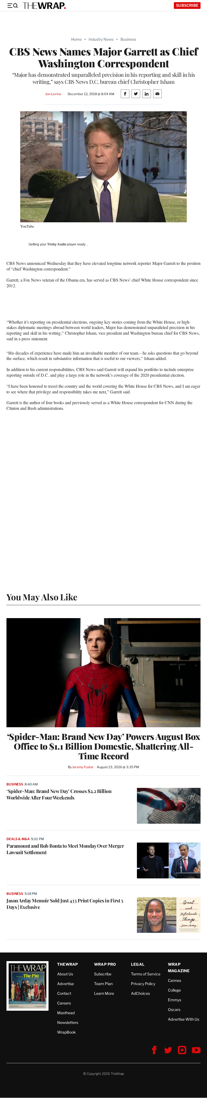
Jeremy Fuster (83, 767)
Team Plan (103, 983)
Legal (137, 964)
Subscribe (187, 5)
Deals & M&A (18, 839)
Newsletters (67, 1022)
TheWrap (67, 964)
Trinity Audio (56, 244)
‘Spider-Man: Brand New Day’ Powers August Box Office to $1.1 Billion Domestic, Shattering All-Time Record (103, 746)
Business (128, 39)
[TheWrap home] (44, 5)
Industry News (101, 39)
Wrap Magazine (179, 967)
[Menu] (12, 5)
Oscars (174, 1009)
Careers (64, 1003)
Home (76, 39)
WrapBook (66, 1032)
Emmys (174, 999)
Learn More (104, 993)
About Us (65, 974)
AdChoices (140, 993)
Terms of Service (145, 974)
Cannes (174, 980)
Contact (64, 993)
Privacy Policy (143, 983)
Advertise (65, 983)
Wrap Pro (105, 964)
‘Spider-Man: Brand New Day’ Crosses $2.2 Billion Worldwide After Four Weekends (58, 794)
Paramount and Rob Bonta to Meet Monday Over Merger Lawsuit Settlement (65, 849)
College (174, 990)
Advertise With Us (183, 1019)
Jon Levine (53, 94)
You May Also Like (41, 596)
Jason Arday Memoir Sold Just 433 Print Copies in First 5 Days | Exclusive (64, 903)
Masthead (66, 1012)
